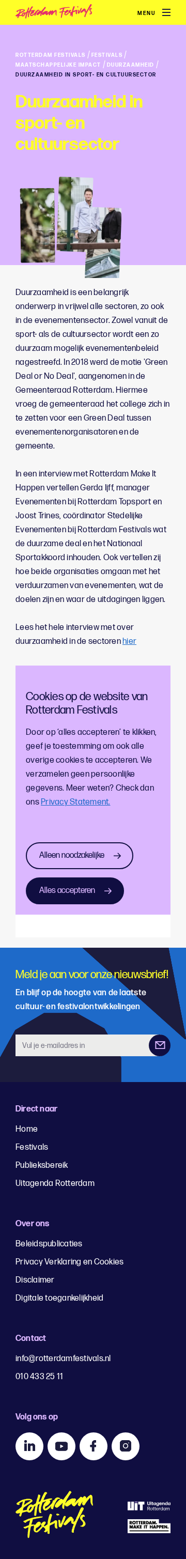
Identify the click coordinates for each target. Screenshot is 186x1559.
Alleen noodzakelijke (71, 855)
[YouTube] (61, 1446)
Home (27, 1129)
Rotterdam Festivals (51, 55)
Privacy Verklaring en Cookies (69, 1262)
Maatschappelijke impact (58, 65)
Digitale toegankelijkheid (59, 1298)
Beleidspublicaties (49, 1244)
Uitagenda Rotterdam (55, 1183)
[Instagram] (126, 1446)
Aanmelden (160, 1045)
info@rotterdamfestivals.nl (63, 1359)
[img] (78, 13)
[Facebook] (93, 1446)
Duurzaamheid (130, 65)
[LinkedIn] (29, 1446)
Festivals (107, 55)
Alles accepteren (67, 891)
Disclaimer (35, 1280)
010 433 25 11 (39, 1377)
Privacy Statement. (76, 802)
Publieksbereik (42, 1165)
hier (129, 641)
